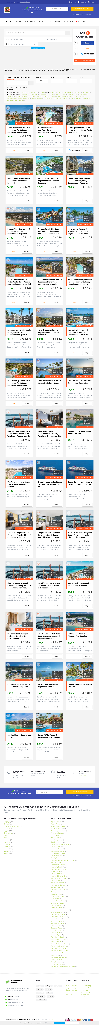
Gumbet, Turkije (56, 862)
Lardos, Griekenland (57, 901)
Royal (49, 986)
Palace (40, 986)
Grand (51, 996)
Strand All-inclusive (57, 40)
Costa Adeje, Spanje (57, 851)
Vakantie (69, 22)
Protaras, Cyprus (56, 941)
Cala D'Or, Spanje (56, 842)
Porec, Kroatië (79, 96)
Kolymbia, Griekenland (58, 885)
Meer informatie (59, 1023)
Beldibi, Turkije (55, 835)
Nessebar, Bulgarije (57, 923)
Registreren (82, 2)
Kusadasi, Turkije (56, 894)
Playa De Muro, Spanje (58, 939)
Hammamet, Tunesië (58, 865)
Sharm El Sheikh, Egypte (59, 953)
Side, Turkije (55, 955)
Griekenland (32, 92)
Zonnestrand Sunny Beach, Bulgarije (18, 98)
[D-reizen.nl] (87, 48)
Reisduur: (69, 77)
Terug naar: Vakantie (38, 48)
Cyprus (77, 92)
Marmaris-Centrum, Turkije (59, 910)
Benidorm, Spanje (57, 840)
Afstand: (39, 77)
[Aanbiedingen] (19, 981)
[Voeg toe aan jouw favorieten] (8, 108)
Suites (49, 989)
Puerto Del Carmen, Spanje (60, 944)
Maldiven (7, 840)
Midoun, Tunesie (37, 98)
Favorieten (73, 2)
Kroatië (6, 837)
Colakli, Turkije (55, 846)
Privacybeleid (85, 994)
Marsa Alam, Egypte (57, 912)
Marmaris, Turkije (56, 908)
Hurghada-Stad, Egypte (58, 869)
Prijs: (81, 77)
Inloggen (91, 2)
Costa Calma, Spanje (47, 94)
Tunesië (59, 92)
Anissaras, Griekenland (58, 831)
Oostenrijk (7, 844)
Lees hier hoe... (25, 2)
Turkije (22, 92)
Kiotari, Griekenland (57, 883)
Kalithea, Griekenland (58, 876)
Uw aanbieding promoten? (84, 60)
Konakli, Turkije (56, 887)
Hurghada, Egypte (35, 96)
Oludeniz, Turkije (56, 930)
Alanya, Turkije (60, 94)
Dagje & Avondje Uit (35, 22)
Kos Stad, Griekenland (58, 889)
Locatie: (18, 78)
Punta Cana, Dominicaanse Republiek (56, 98)
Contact (84, 996)
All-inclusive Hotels (23, 40)
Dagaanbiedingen (54, 22)
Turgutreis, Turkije (57, 964)
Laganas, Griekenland (58, 896)
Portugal (85, 92)
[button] (67, 33)
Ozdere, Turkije (56, 932)
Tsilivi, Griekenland (57, 962)
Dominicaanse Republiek (12, 826)
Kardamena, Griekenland (59, 878)
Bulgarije (68, 92)
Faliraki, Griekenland (57, 858)
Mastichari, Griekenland (58, 917)
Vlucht (40, 989)
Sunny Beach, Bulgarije (58, 957)
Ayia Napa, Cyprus (57, 833)
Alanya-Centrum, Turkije (58, 826)
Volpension (41, 1000)
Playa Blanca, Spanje (58, 937)
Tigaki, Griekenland (57, 960)
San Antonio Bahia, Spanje (59, 950)
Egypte (51, 92)
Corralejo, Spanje (56, 849)
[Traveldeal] (87, 54)
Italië (5, 835)
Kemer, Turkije (55, 880)
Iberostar (41, 996)
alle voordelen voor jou (87, 14)
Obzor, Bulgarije (56, 926)
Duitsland (7, 828)
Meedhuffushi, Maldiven (65, 96)
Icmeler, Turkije (56, 871)
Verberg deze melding (72, 1023)
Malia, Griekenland (57, 905)
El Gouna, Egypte (56, 856)
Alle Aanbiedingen (14, 22)
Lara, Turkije (55, 899)
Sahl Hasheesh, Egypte (58, 948)
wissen (11, 79)
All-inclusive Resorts (23, 44)
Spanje (42, 92)
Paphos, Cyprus (75, 98)
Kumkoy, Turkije (56, 892)
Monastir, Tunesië (57, 921)
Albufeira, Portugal (21, 96)
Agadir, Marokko (56, 822)
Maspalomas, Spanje (58, 914)
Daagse (40, 993)
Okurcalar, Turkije (56, 928)
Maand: (53, 77)
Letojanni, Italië (73, 94)
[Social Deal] (87, 43)
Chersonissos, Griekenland (29, 94)
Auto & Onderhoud (72, 986)
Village (58, 986)
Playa (49, 993)
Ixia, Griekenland (56, 874)
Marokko (7, 842)
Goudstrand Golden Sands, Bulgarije (63, 860)
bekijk (26, 150)
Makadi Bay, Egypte (57, 903)
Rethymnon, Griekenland (59, 946)
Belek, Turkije (55, 837)
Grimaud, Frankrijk (50, 96)
